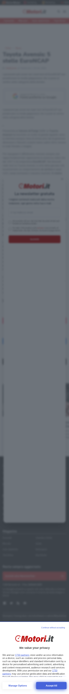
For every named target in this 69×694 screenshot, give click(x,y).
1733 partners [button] (22, 655)
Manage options (18, 685)
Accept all (51, 685)
